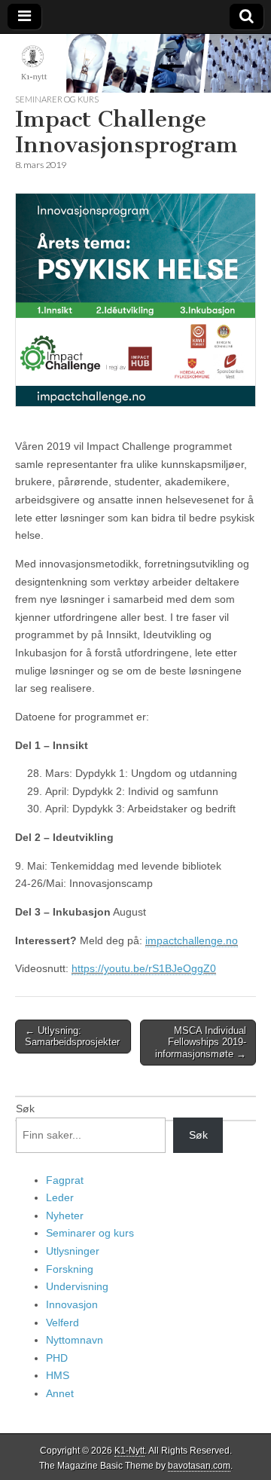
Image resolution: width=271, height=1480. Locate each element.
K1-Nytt (129, 1450)
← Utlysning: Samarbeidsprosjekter (72, 1036)
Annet (60, 1393)
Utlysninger (72, 1251)
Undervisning (77, 1286)
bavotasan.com (199, 1465)
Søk (25, 1108)
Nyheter (65, 1215)
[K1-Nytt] (135, 63)
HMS (57, 1375)
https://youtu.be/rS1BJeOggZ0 (144, 968)
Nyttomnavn (74, 1340)
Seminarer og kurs (57, 99)
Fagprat (65, 1180)
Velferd (62, 1322)
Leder (60, 1197)
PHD (57, 1358)
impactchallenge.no (191, 940)
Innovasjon (72, 1304)
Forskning (69, 1269)
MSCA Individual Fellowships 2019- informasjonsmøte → (200, 1042)
